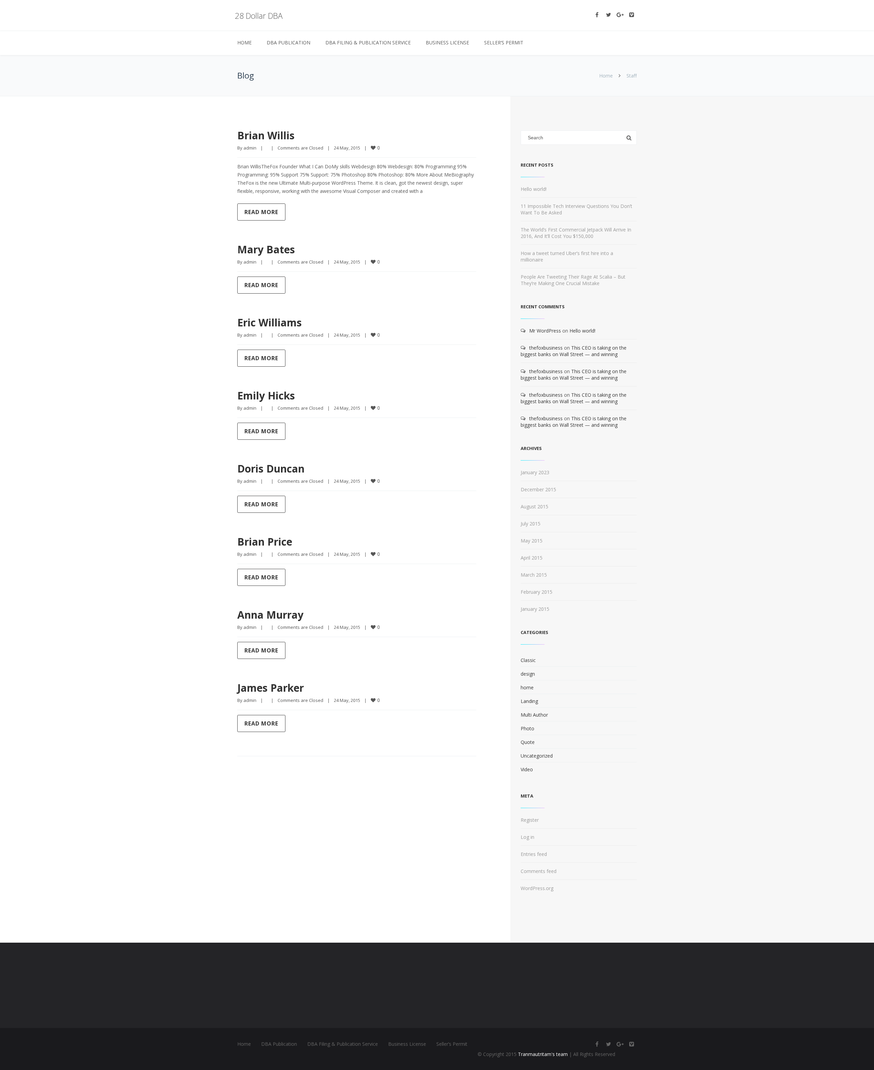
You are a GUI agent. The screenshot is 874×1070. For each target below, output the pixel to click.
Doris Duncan (271, 469)
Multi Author (534, 715)
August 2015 (534, 506)
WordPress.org (537, 888)
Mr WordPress (545, 330)
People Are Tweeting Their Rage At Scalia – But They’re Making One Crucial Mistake (573, 279)
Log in (527, 837)
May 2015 (531, 540)
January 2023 (535, 472)
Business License (447, 42)
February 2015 (536, 592)
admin (249, 148)
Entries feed (534, 854)
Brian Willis (266, 135)
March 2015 (534, 575)
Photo (527, 728)
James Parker (270, 688)
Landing (529, 701)
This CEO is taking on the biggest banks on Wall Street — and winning (573, 350)
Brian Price (264, 542)
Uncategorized (537, 755)
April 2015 (531, 557)
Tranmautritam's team (543, 1054)
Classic (528, 660)
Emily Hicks (266, 396)
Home (244, 42)
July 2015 (530, 523)
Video (527, 769)
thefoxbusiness (546, 347)
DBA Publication (288, 42)
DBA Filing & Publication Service (368, 42)
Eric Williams (269, 322)
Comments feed (538, 871)
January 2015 (535, 609)
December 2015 (538, 489)
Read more (261, 212)
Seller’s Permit (503, 42)
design (528, 674)
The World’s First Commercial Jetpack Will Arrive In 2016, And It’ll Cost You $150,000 (576, 232)
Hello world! (534, 189)
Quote (528, 742)
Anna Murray (270, 615)
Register (530, 820)
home (527, 687)
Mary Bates (266, 249)
